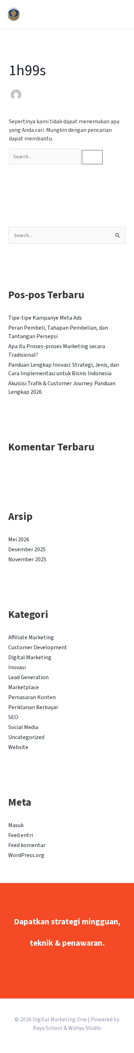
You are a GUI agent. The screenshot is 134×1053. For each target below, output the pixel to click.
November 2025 (27, 559)
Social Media (23, 727)
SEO (13, 717)
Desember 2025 (27, 549)
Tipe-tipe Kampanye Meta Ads (45, 318)
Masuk (16, 825)
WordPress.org (26, 855)
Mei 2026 (18, 539)
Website (18, 747)
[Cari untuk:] (45, 156)
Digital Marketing (29, 657)
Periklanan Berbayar (33, 707)
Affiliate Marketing (31, 637)
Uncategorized (26, 737)
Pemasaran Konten (32, 697)
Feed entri (20, 835)
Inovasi (17, 667)
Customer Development (37, 647)
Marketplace (23, 687)
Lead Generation (28, 677)
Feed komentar (26, 845)
